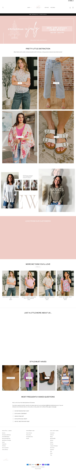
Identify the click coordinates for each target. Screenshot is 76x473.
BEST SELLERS (52, 438)
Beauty (51, 436)
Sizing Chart (4, 444)
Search (3, 442)
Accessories (52, 433)
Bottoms (51, 440)
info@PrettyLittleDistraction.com (52, 405)
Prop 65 (27, 438)
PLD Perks (4, 445)
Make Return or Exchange (6, 440)
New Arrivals (52, 447)
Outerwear (52, 449)
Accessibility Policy (29, 436)
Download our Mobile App (6, 434)
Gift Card (51, 444)
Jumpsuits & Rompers (54, 445)
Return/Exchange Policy (6, 438)
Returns (53, 7)
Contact (47, 7)
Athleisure (52, 434)
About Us (3, 433)
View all (38, 266)
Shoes (51, 453)
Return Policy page (47, 406)
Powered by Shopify (38, 468)
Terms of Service (5, 449)
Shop (28, 7)
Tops (51, 455)
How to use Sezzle (5, 447)
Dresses (51, 442)
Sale (51, 451)
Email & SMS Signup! (5, 436)
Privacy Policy (28, 434)
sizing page (54, 406)
